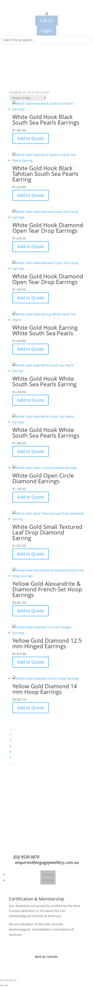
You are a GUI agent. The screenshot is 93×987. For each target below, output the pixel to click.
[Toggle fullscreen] (6, 980)
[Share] (10, 980)
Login (46, 30)
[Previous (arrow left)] (1, 985)
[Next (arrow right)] (6, 985)
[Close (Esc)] (14, 980)
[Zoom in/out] (1, 980)
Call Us (46, 20)
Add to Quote (30, 138)
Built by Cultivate (46, 957)
